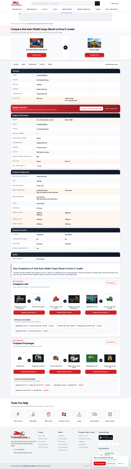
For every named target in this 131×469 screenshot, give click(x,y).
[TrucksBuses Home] (20, 434)
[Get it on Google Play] (106, 437)
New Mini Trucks (83, 436)
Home (12, 23)
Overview (15, 64)
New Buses (61, 436)
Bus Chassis (61, 441)
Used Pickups (82, 444)
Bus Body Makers (63, 447)
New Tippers (41, 441)
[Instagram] (113, 444)
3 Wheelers (82, 441)
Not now (120, 463)
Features (42, 64)
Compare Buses (62, 438)
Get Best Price (36, 55)
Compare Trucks (42, 438)
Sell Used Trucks (43, 447)
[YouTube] (109, 444)
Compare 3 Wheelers (20, 23)
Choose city (111, 463)
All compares (112, 282)
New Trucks (41, 436)
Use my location (100, 463)
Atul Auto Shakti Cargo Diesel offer (91, 108)
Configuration (32, 64)
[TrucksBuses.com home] (16, 3)
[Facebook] (104, 444)
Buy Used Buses (62, 444)
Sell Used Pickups (84, 447)
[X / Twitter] (100, 444)
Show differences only (112, 64)
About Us (87, 466)
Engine (23, 64)
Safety (50, 64)
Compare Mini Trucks (84, 438)
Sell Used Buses (62, 450)
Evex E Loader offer (111, 108)
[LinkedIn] (117, 444)
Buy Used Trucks (43, 444)
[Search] (97, 3)
